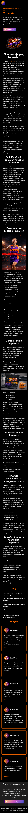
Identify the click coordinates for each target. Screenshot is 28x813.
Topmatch (12, 61)
